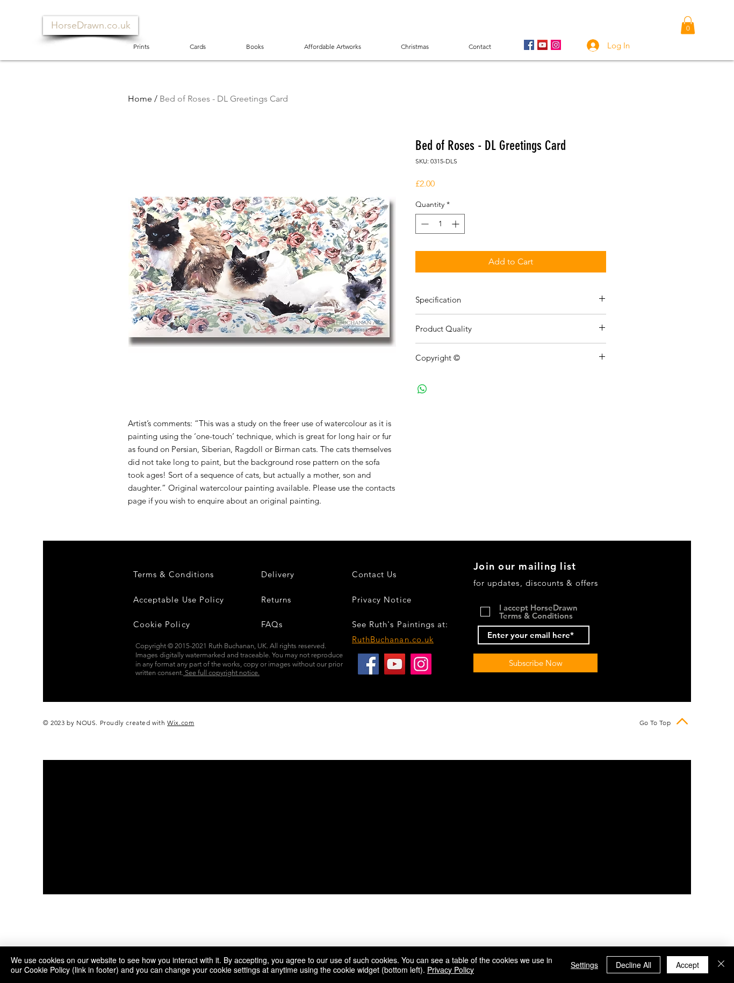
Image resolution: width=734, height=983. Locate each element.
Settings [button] (584, 964)
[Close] (721, 964)
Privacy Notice (382, 599)
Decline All (633, 964)
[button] (687, 25)
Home (140, 99)
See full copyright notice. (221, 673)
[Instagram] (556, 45)
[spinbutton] (440, 223)
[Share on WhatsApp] (422, 389)
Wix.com (180, 723)
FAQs (272, 624)
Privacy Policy (450, 969)
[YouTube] (542, 45)
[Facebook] (529, 45)
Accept (687, 964)
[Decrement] (423, 223)
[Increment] (456, 223)
